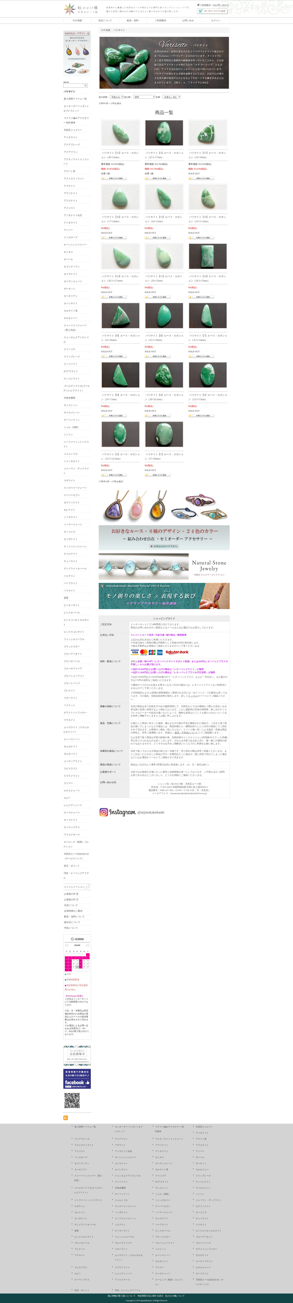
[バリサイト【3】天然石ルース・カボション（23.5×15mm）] (207, 374)
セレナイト (69, 510)
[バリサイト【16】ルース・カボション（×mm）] (120, 196)
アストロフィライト (74, 178)
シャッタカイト (72, 461)
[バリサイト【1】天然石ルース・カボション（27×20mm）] (164, 434)
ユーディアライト (73, 761)
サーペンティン (72, 420)
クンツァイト (71, 364)
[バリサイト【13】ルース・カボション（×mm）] (120, 256)
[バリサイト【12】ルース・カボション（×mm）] (120, 132)
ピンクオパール (72, 612)
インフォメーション (74, 887)
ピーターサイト (72, 605)
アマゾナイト (71, 193)
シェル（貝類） (72, 427)
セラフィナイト (72, 502)
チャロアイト (71, 554)
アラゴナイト (71, 200)
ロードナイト (71, 820)
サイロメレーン (72, 412)
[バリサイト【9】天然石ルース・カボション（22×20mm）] (120, 315)
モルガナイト (71, 746)
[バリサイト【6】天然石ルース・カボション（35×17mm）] (120, 374)
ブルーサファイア (73, 668)
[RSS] (65, 1118)
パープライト (71, 583)
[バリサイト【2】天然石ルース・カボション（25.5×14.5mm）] (120, 434)
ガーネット (69, 288)
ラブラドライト (72, 776)
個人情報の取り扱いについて (122, 1296)
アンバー (68, 230)
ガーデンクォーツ (73, 281)
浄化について (71, 928)
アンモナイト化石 (73, 215)
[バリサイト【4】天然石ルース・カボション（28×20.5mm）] (164, 374)
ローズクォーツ (72, 812)
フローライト (71, 698)
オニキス (68, 252)
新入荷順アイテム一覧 (75, 99)
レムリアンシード (73, 805)
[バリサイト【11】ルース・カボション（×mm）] (164, 256)
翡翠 (66, 598)
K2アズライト (71, 371)
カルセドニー (71, 318)
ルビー (67, 798)
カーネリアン (71, 296)
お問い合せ (188, 20)
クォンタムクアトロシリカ (128, 1176)
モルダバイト (71, 754)
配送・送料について (74, 916)
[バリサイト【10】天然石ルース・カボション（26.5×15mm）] (207, 256)
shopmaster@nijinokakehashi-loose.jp (188, 793)
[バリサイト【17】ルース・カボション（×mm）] (207, 132)
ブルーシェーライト (74, 676)
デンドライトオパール (75, 568)
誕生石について (72, 922)
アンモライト (71, 222)
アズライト (69, 186)
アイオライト (71, 137)
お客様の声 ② (71, 894)
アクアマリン (71, 152)
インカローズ (71, 237)
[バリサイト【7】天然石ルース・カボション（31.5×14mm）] (207, 315)
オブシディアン (72, 266)
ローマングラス (72, 827)
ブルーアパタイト (73, 654)
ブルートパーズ (72, 683)
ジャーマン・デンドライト (208, 1200)
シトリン (68, 434)
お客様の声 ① (71, 899)
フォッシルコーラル (74, 639)
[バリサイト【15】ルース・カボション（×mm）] (164, 196)
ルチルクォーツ (72, 790)
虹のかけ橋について (175, 1296)
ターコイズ (69, 532)
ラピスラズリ (71, 768)
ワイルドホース (72, 834)
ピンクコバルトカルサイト (208, 1231)
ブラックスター (72, 646)
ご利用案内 (205, 5)
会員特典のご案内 (73, 911)
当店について (105, 20)
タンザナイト (71, 539)
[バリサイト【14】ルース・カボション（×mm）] (207, 196)
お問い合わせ (222, 5)
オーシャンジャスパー (75, 244)
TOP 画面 (77, 20)
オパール (68, 259)
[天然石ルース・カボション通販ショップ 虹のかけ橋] (83, 9)
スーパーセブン (72, 495)
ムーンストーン (72, 739)
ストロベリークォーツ (75, 488)
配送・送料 (132, 20)
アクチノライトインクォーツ (169, 1139)
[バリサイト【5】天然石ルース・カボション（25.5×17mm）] (164, 132)
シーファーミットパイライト (88, 1200)
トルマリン (69, 576)
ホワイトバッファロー (75, 712)
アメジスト (69, 208)
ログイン (215, 20)
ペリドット (69, 705)
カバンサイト (71, 303)
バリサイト (69, 91)
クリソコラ (69, 349)
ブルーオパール (72, 661)
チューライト (71, 561)
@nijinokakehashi (150, 812)
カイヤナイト (71, 274)
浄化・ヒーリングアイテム (128, 1290)
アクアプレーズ (72, 144)
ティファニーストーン (75, 546)
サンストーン (71, 405)
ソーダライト (71, 517)
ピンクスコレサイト (74, 632)
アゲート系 (69, 171)
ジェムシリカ (71, 454)
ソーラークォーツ (73, 524)
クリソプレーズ (72, 356)
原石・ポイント (72, 866)
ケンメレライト (72, 378)
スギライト (69, 480)
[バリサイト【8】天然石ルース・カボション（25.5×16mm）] (164, 315)
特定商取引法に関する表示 (150, 1296)
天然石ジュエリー (73, 130)
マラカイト (69, 720)
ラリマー (68, 783)
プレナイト (69, 690)
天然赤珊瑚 (69, 398)
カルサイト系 (71, 311)
